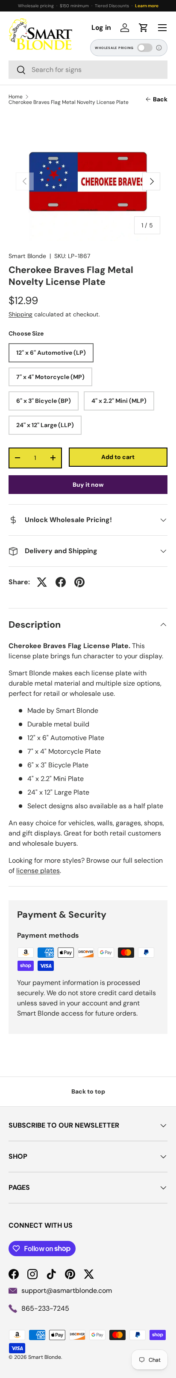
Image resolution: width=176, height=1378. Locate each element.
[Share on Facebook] (60, 582)
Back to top (88, 1091)
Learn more (146, 6)
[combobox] (88, 69)
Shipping (20, 314)
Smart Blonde (27, 256)
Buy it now (88, 484)
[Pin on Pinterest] (79, 582)
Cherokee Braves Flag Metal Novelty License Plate (69, 102)
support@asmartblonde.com (66, 1290)
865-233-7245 (45, 1308)
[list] (88, 181)
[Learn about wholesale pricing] (159, 48)
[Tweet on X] (41, 582)
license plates (38, 870)
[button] (143, 27)
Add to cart (118, 457)
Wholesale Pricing (114, 48)
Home (16, 96)
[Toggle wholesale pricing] (145, 47)
